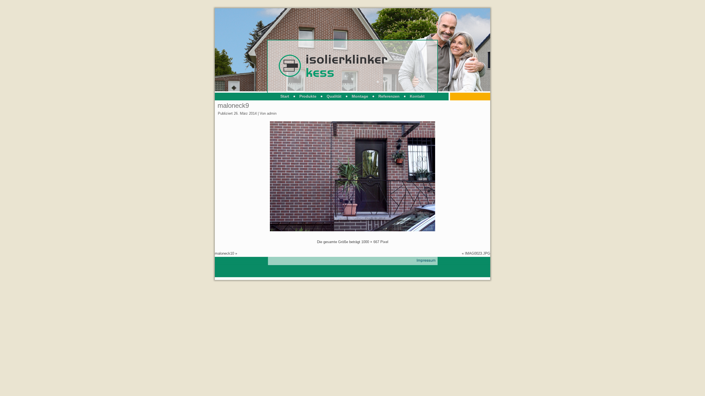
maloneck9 (233, 105)
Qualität (334, 96)
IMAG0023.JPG (477, 253)
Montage (360, 96)
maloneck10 (224, 253)
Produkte (307, 96)
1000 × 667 (370, 242)
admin (271, 113)
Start (284, 96)
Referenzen (389, 96)
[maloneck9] (352, 230)
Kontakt (417, 96)
